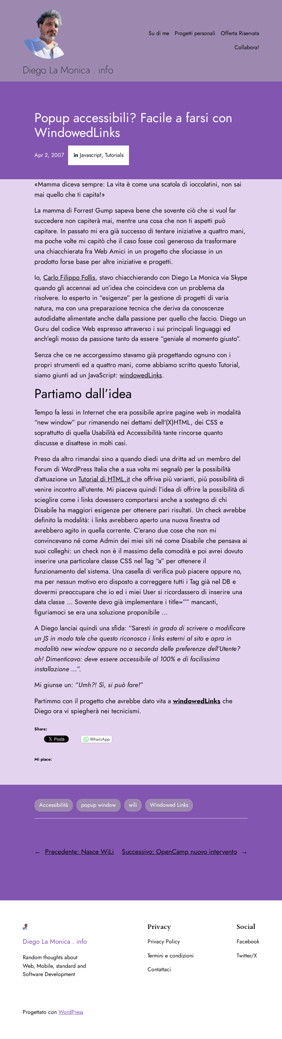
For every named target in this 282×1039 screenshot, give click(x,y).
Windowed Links (169, 805)
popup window (98, 805)
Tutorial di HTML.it (104, 479)
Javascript (90, 155)
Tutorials (114, 155)
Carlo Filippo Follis (69, 277)
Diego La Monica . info (68, 70)
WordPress (70, 1012)
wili (133, 805)
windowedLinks (141, 375)
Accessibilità (53, 805)
